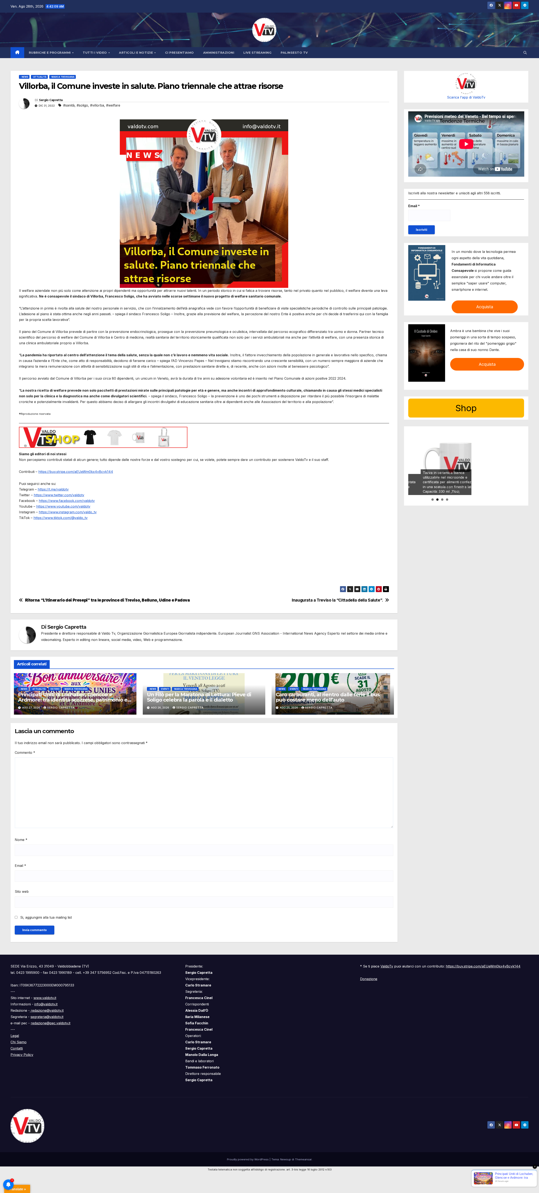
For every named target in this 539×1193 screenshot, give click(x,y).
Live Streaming (257, 53)
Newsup (285, 1159)
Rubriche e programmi (50, 53)
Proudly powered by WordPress (248, 1159)
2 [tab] (437, 499)
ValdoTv (386, 966)
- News (24, 77)
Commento (25, 752)
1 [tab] (432, 499)
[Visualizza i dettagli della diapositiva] (439, 463)
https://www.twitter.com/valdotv (59, 495)
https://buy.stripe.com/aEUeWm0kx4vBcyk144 (75, 472)
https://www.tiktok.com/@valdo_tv (60, 518)
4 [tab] (447, 499)
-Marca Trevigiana (63, 77)
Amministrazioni (218, 53)
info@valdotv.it (45, 1004)
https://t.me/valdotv (53, 489)
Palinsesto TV (294, 53)
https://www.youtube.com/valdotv (63, 506)
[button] (525, 53)
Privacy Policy (22, 1055)
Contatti (17, 1048)
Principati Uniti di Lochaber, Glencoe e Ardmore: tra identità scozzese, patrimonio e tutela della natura (72, 699)
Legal (15, 1036)
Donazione (368, 979)
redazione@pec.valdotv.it (50, 1023)
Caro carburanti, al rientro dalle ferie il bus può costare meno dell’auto (328, 697)
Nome (21, 840)
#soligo (82, 105)
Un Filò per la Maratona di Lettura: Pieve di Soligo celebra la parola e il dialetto (199, 697)
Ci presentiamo (179, 53)
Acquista (484, 306)
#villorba (97, 105)
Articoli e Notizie (136, 53)
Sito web (22, 891)
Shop (466, 408)
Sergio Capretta (51, 100)
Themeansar (303, 1159)
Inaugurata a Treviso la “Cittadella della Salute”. (337, 600)
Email (20, 865)
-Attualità (39, 77)
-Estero (55, 689)
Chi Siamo (19, 1042)
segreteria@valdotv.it (47, 1017)
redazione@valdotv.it (47, 1010)
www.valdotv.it (44, 998)
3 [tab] (442, 499)
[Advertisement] (145, 556)
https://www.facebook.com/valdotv (67, 501)
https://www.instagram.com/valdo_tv (68, 512)
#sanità (69, 105)
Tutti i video (95, 53)
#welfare (113, 105)
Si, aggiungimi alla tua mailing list (45, 917)
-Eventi (164, 689)
